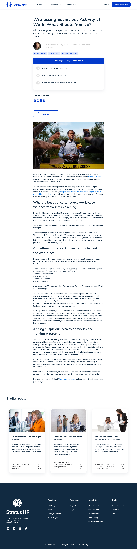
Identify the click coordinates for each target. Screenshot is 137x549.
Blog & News (74, 506)
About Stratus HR (94, 506)
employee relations (40, 53)
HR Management (54, 506)
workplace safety (54, 53)
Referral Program (94, 517)
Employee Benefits (54, 514)
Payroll (50, 510)
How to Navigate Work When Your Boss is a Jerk (107, 438)
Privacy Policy (83, 545)
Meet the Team (93, 514)
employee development (69, 53)
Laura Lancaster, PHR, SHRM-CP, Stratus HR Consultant (67, 45)
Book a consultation (67, 379)
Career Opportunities (95, 521)
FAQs (72, 510)
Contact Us (116, 510)
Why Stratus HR (93, 510)
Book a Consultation (119, 506)
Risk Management (54, 517)
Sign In (114, 514)
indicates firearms (95, 177)
